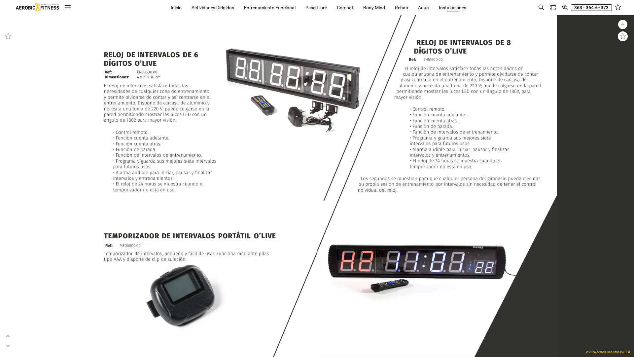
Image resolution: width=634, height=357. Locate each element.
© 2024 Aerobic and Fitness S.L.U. (608, 352)
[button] (68, 7)
